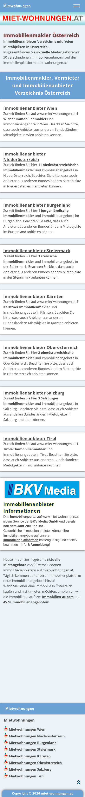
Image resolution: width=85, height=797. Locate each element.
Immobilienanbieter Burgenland (37, 205)
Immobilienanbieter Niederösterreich (24, 156)
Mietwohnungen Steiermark (32, 749)
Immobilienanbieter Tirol (29, 438)
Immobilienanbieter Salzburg (33, 393)
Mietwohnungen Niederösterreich (37, 736)
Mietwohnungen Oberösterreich (35, 763)
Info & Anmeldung (35, 544)
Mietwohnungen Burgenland (33, 742)
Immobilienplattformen (20, 540)
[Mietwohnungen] (42, 23)
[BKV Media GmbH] (41, 498)
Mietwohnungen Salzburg (30, 769)
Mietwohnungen (17, 6)
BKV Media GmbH (44, 521)
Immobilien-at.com (58, 597)
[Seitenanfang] (78, 783)
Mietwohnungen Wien (27, 729)
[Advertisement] (42, 654)
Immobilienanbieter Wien (30, 108)
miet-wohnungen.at (52, 62)
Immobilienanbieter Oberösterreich (41, 347)
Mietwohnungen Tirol (27, 776)
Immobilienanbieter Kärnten (33, 296)
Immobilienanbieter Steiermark (36, 250)
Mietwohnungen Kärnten (30, 756)
